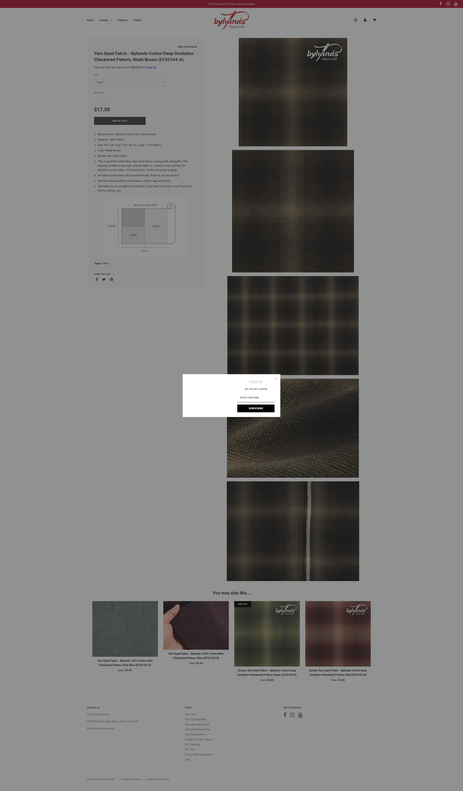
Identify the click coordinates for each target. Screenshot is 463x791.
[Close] (276, 378)
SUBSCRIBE (256, 408)
